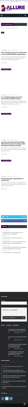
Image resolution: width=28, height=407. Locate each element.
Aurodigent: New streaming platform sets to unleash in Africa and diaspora (17, 330)
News (3, 32)
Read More (4, 62)
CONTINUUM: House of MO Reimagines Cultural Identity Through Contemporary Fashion (17, 346)
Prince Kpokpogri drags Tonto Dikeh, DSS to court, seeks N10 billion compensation (14, 53)
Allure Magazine (4, 69)
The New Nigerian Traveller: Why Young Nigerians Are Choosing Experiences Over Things (16, 353)
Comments (16, 325)
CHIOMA (11, 332)
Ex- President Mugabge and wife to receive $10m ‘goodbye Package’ (11, 98)
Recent (3, 325)
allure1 (4, 94)
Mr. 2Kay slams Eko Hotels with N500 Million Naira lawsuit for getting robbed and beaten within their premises (13, 143)
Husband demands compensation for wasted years (12, 179)
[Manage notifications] (24, 404)
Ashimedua (4, 50)
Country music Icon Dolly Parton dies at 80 (17, 337)
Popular (8, 325)
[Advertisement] (14, 202)
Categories (3, 300)
